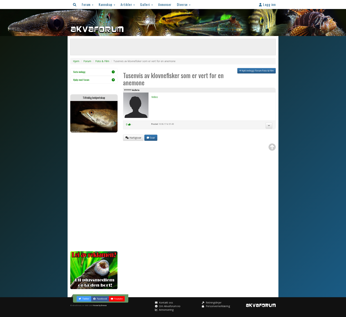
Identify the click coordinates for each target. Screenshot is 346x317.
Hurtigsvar (135, 137)
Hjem (76, 61)
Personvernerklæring (217, 306)
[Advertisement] (94, 192)
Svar (152, 137)
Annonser (165, 4)
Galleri (145, 4)
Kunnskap (106, 4)
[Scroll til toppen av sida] (272, 147)
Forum (87, 4)
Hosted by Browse (100, 305)
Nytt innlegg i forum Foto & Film (257, 70)
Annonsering (166, 309)
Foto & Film (102, 61)
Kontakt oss (165, 302)
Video (154, 97)
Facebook (101, 298)
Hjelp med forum (81, 80)
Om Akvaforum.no (169, 306)
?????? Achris (131, 90)
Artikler (127, 4)
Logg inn (269, 4)
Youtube (118, 298)
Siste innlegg (79, 72)
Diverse (183, 4)
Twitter (85, 298)
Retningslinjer (213, 302)
